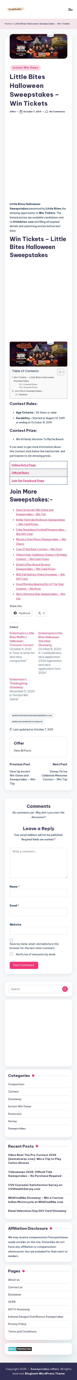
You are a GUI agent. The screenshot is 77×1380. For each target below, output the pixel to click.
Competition (16, 1084)
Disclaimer (14, 1294)
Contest (13, 1091)
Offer (19, 743)
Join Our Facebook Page (27, 480)
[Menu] (70, 9)
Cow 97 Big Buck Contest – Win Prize (39, 549)
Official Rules (20, 472)
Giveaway (15, 1099)
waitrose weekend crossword (27, 721)
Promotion (15, 1114)
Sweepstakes (17, 1128)
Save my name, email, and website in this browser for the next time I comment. (34, 946)
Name (15, 886)
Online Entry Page (23, 465)
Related (23, 394)
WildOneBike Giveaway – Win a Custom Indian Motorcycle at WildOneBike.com (35, 1199)
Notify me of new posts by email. (36, 954)
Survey (12, 1121)
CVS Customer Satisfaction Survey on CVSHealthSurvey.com (35, 1187)
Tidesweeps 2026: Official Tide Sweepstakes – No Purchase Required (34, 1174)
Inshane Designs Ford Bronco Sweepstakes (35, 1316)
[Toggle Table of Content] (58, 372)
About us (14, 1279)
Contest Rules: (30, 384)
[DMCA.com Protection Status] (20, 1348)
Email (14, 905)
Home (8, 23)
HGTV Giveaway (19, 1309)
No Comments (57, 111)
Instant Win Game (25, 67)
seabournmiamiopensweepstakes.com (32, 715)
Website (15, 924)
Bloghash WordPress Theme (45, 1373)
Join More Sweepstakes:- (28, 390)
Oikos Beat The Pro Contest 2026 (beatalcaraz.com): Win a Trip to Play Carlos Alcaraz (34, 1159)
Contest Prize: (31, 387)
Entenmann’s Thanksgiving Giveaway (18, 683)
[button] (22, 750)
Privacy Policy (17, 1324)
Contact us (15, 1287)
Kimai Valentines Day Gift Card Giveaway (37, 1211)
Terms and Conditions (22, 1331)
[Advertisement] (38, 159)
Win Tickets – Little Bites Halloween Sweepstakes (34, 379)
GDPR (12, 1302)
